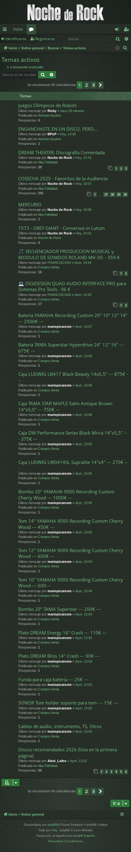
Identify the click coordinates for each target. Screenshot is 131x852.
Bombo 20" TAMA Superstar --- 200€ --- (59, 609)
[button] (100, 85)
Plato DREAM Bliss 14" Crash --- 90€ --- (59, 656)
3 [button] (93, 85)
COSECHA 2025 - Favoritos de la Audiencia (63, 178)
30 (125, 194)
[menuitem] (125, 48)
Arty (54, 830)
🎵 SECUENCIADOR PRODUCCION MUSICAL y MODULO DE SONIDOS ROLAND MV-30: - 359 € (69, 254)
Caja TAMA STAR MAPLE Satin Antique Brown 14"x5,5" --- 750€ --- (65, 406)
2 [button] (86, 85)
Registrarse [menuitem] (127, 30)
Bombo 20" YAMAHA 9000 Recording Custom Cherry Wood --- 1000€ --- (66, 494)
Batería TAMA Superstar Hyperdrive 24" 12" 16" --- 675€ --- (71, 347)
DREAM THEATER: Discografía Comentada (61, 152)
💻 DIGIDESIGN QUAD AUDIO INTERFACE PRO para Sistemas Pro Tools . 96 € (72, 286)
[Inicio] (65, 12)
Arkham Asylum (49, 115)
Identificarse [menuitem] (118, 30)
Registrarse (45, 38)
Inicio (18, 29)
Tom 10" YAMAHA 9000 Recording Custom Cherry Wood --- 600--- (70, 583)
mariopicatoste (60, 326)
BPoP (52, 134)
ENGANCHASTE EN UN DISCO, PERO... (57, 129)
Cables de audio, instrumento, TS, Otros (59, 726)
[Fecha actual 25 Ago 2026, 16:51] (117, 48)
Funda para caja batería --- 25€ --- (53, 679)
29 (118, 194)
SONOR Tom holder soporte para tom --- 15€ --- (68, 703)
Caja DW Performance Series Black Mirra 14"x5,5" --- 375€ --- (72, 436)
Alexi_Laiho (57, 761)
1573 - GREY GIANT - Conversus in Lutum (61, 228)
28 (112, 194)
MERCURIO (29, 204)
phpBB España (84, 835)
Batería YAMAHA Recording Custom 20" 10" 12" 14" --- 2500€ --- (72, 318)
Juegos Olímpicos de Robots (47, 105)
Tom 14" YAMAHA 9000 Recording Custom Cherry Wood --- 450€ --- (70, 524)
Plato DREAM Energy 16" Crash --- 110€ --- (62, 633)
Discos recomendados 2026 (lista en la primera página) (67, 752)
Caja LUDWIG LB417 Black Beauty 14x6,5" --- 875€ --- (73, 377)
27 (106, 194)
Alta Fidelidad (48, 162)
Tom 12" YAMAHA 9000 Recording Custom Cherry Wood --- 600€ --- (70, 553)
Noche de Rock (60, 157)
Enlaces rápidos (5, 30)
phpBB (53, 824)
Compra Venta (48, 267)
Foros (32, 30)
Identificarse (16, 38)
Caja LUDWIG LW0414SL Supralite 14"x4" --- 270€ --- (73, 465)
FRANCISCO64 (59, 262)
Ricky (52, 111)
